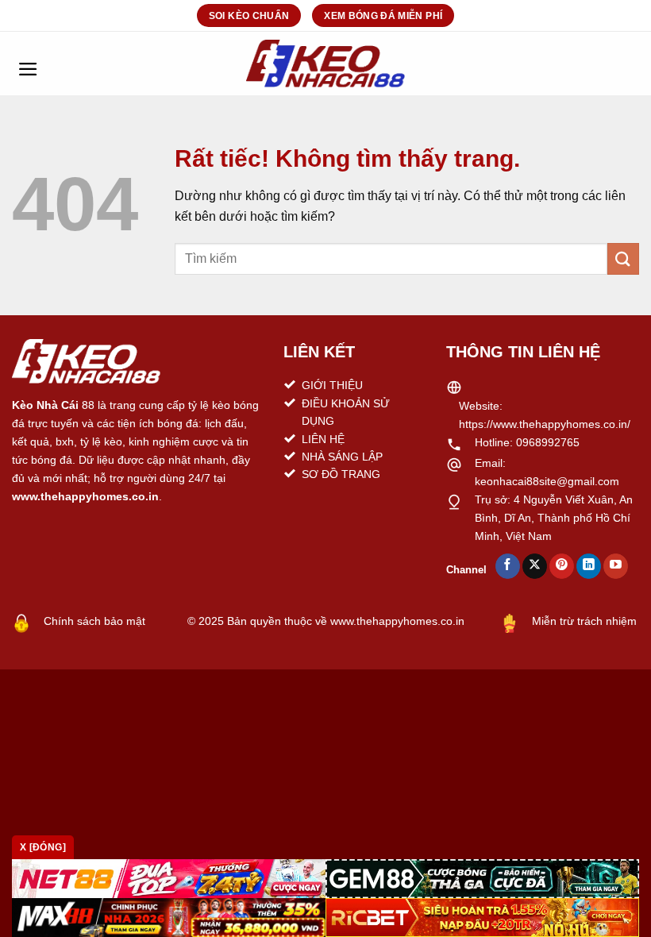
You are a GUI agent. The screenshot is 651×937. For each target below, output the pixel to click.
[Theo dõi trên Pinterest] (561, 566)
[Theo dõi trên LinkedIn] (588, 566)
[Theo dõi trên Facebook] (507, 566)
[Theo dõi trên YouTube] (615, 566)
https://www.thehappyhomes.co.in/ (544, 424)
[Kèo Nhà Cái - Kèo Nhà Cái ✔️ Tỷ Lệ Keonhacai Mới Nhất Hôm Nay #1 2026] (325, 63)
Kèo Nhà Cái (45, 405)
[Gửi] (623, 258)
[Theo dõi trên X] (534, 566)
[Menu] (28, 63)
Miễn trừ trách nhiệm (584, 621)
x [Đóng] (43, 847)
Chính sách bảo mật (94, 621)
